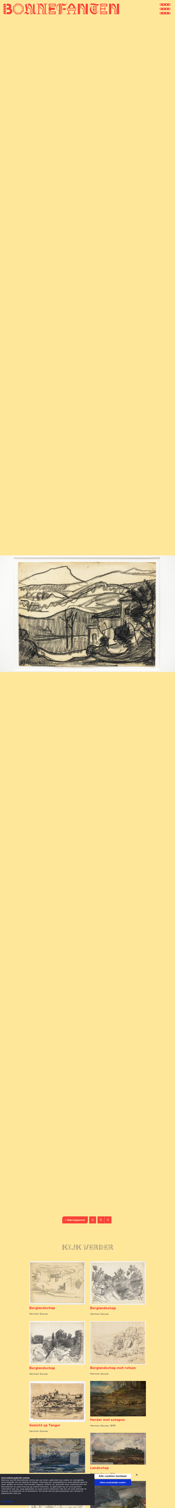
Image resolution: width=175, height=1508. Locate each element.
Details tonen (7, 1501)
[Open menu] (170, 9)
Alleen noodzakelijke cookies (113, 1482)
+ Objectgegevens (75, 1219)
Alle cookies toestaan (113, 1476)
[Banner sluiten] (137, 1475)
